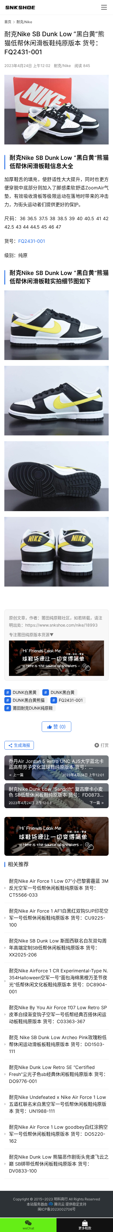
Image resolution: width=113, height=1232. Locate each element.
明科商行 (61, 1199)
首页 (7, 22)
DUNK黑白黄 (62, 692)
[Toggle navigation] (104, 7)
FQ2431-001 (31, 241)
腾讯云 (59, 1204)
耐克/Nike (62, 65)
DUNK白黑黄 (25, 692)
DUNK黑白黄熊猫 (29, 700)
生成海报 (21, 745)
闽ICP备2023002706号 (57, 1209)
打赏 (101, 744)
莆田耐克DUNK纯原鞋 (33, 707)
